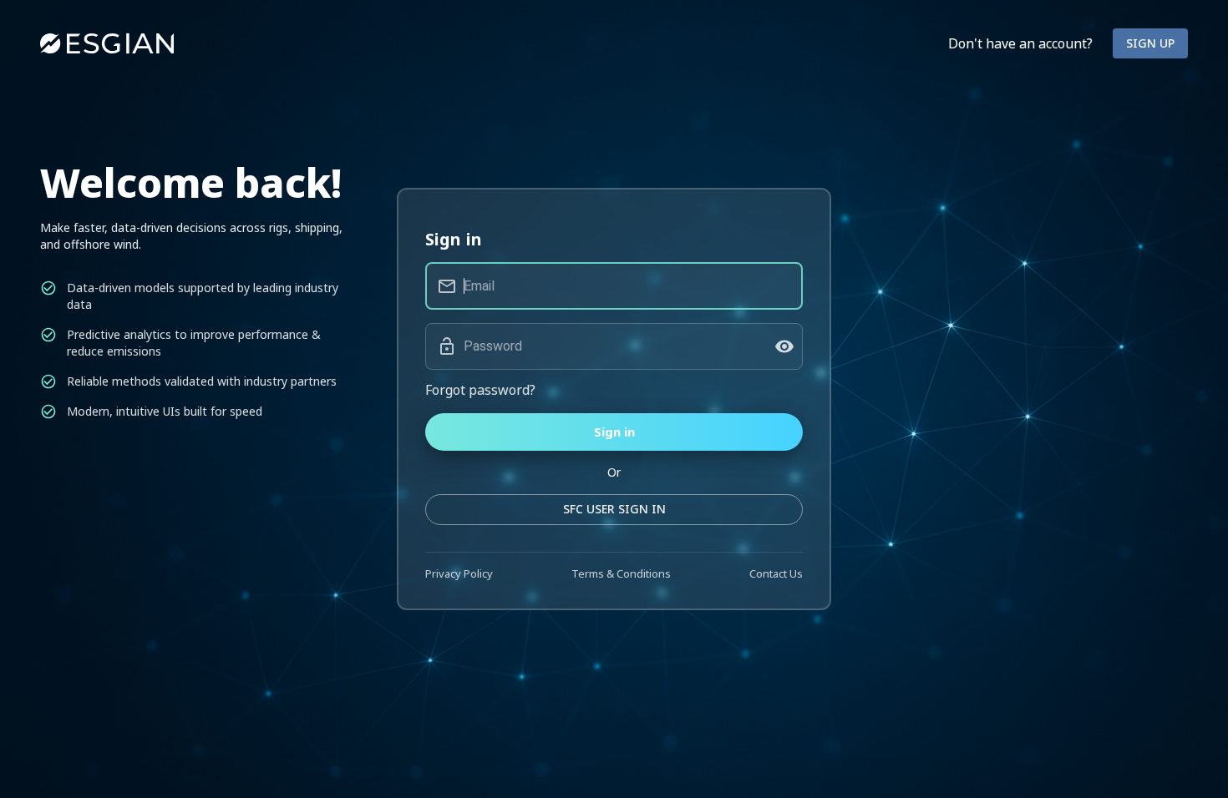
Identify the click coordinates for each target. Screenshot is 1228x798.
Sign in (614, 431)
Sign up (1150, 43)
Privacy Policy (459, 573)
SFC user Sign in (614, 509)
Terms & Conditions (621, 573)
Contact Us (776, 573)
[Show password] (784, 346)
